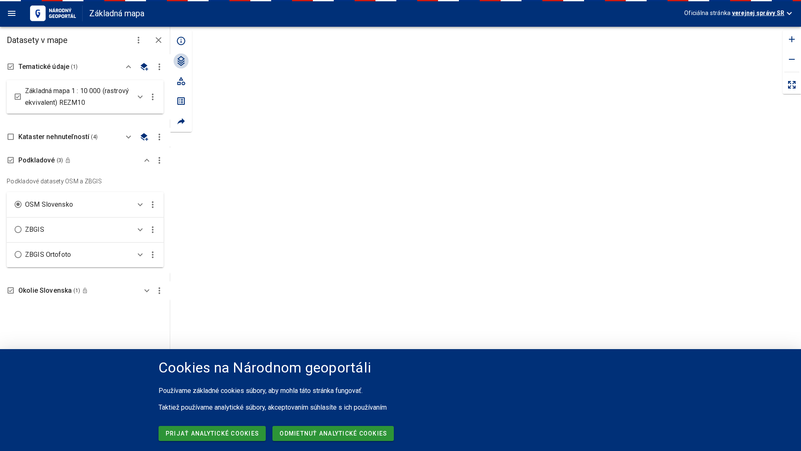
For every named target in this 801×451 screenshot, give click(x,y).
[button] (138, 40)
